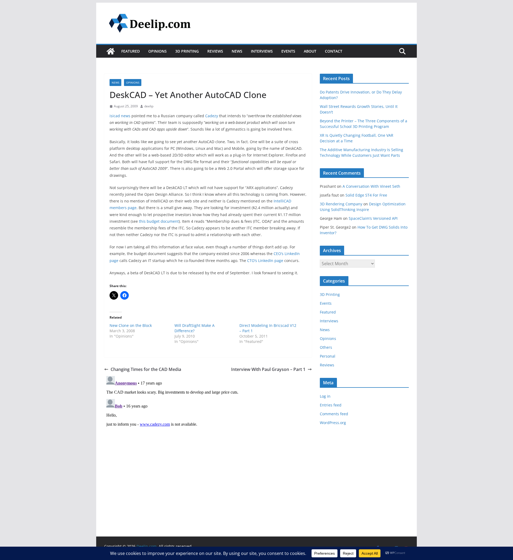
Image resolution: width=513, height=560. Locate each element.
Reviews (215, 51)
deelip (148, 106)
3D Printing (187, 51)
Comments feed (334, 413)
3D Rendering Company (341, 203)
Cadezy (211, 115)
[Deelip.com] (110, 51)
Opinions (157, 51)
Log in (325, 396)
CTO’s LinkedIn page (265, 260)
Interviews (262, 51)
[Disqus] (208, 440)
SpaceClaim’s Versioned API (373, 218)
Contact (333, 51)
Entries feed (330, 405)
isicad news (120, 115)
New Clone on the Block (131, 325)
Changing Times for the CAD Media (146, 369)
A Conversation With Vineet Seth (371, 186)
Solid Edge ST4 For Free (366, 195)
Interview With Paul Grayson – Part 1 (268, 369)
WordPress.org (333, 422)
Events (288, 51)
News (237, 51)
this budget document (159, 221)
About (310, 51)
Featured (130, 51)
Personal (327, 356)
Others (326, 347)
